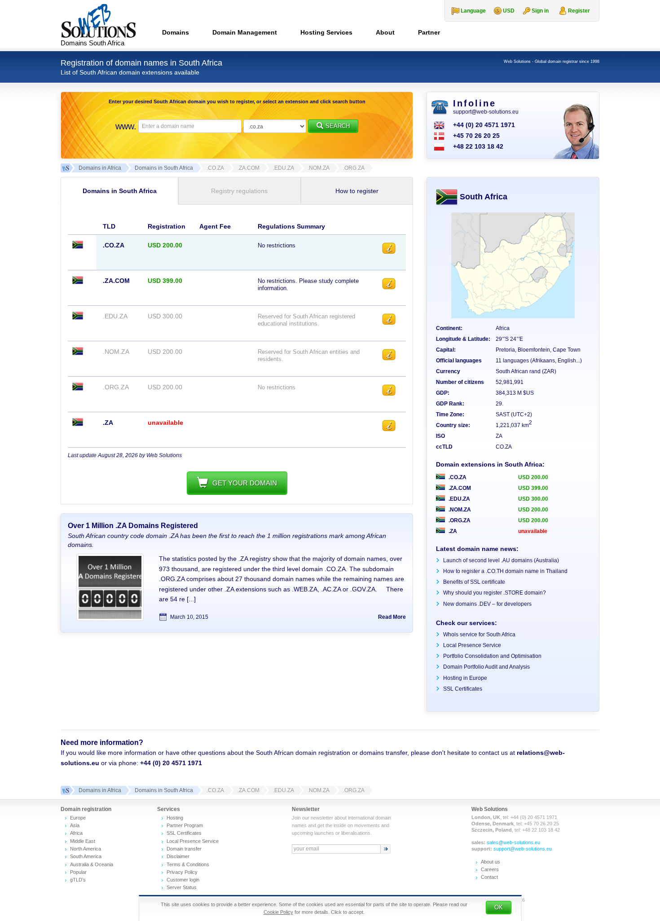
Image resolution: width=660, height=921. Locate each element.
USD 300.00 (533, 499)
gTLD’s (78, 879)
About (385, 32)
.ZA (452, 531)
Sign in (540, 11)
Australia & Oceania (91, 864)
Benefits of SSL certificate (474, 582)
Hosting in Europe (465, 678)
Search (338, 126)
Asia (74, 825)
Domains (175, 32)
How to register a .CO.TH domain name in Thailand (505, 571)
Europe (78, 817)
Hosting (175, 817)
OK (498, 907)
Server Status (182, 887)
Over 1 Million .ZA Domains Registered (133, 525)
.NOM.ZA (459, 510)
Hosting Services (326, 32)
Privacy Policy (182, 872)
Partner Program (185, 825)
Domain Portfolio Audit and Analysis (486, 667)
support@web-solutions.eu (486, 112)
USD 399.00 (533, 488)
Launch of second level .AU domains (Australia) (501, 560)
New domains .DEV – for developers (487, 604)
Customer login (183, 879)
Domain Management (244, 32)
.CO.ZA (456, 477)
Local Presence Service (472, 645)
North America (85, 848)
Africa (76, 833)
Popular (78, 872)
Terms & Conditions (188, 864)
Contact (489, 877)
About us (490, 861)
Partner (429, 32)
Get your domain (244, 483)
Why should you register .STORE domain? (494, 593)
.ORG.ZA (459, 520)
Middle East (82, 841)
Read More (392, 617)
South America (85, 856)
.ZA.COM (459, 488)
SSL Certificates (462, 689)
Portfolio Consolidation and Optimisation (492, 656)
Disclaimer (178, 856)
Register (579, 11)
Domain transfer (184, 848)
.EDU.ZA (458, 499)
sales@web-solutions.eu (513, 842)
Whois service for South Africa (479, 634)
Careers (490, 869)
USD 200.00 (533, 477)
